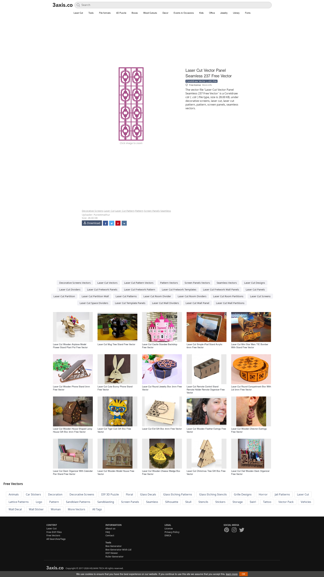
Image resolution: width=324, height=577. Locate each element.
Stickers (220, 502)
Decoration (55, 494)
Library (236, 12)
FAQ (107, 532)
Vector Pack (286, 502)
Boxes (135, 12)
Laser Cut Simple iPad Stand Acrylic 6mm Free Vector (204, 346)
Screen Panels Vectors (197, 282)
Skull (188, 502)
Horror (263, 494)
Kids (201, 12)
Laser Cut (78, 12)
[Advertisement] (162, 43)
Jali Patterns (282, 494)
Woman (56, 509)
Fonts (248, 12)
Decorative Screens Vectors (75, 282)
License (169, 528)
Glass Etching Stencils (213, 494)
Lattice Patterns (19, 502)
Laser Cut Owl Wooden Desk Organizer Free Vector (250, 472)
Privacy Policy (172, 532)
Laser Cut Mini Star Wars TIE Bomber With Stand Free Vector (249, 346)
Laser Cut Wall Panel (197, 303)
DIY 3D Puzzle (110, 494)
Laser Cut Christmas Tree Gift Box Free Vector (206, 472)
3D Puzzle (121, 12)
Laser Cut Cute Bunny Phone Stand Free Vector (115, 388)
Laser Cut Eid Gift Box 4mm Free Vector (162, 428)
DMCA (168, 535)
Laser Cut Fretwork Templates (179, 289)
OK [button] (243, 574)
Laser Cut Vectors (107, 282)
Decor (165, 12)
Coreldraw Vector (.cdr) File (201, 81)
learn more (232, 574)
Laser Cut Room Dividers (192, 296)
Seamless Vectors (227, 282)
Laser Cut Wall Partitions (230, 303)
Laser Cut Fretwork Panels (102, 289)
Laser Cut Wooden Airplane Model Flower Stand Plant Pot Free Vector (70, 346)
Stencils (203, 502)
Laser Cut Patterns (126, 296)
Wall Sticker (36, 509)
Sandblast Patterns (78, 502)
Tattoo (267, 502)
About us (110, 528)
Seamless (165, 210)
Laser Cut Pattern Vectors (138, 282)
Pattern (139, 210)
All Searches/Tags (55, 539)
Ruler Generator (114, 556)
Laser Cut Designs (254, 282)
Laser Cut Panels (255, 289)
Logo (39, 502)
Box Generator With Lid (118, 549)
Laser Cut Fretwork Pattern (139, 289)
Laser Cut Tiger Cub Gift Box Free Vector (114, 430)
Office (212, 12)
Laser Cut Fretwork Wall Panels (221, 289)
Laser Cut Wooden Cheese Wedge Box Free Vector (161, 472)
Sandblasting (105, 502)
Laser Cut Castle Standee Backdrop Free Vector (159, 346)
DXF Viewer (111, 553)
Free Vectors (53, 535)
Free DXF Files (54, 532)
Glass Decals (148, 494)
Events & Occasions (184, 12)
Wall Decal (15, 509)
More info (207, 84)
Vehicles (306, 502)
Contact (109, 535)
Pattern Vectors (169, 282)
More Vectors (76, 509)
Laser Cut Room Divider (157, 296)
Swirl (253, 502)
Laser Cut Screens (260, 296)
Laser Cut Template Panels (130, 303)
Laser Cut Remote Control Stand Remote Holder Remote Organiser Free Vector (206, 389)
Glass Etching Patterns (177, 494)
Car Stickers (33, 494)
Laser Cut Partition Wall (95, 296)
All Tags (97, 509)
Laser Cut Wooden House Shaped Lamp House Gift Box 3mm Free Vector (72, 430)
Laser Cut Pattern (125, 210)
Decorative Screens (92, 210)
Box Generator (113, 546)
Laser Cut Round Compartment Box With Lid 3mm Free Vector (251, 388)
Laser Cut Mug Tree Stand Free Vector (116, 344)
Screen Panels (152, 210)
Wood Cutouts (150, 12)
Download (93, 223)
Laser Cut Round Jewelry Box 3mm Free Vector (162, 388)
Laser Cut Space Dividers (94, 303)
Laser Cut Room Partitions (228, 296)
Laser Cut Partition (64, 296)
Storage (238, 502)
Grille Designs (243, 494)
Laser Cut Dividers (69, 289)
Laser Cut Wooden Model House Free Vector (116, 472)
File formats (105, 12)
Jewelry (224, 12)
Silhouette (171, 502)
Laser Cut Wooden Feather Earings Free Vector (206, 430)
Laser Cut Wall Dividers (165, 303)
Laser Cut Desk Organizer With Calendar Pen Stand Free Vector (73, 472)
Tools (91, 12)
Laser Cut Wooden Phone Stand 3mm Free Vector (71, 388)
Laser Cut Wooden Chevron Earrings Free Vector (249, 430)
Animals (14, 494)
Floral (129, 494)
